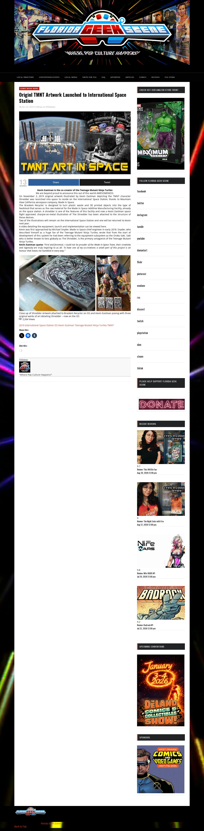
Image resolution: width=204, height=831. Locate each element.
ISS (56, 325)
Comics (142, 77)
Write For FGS (89, 77)
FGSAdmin (50, 106)
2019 (21, 325)
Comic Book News (29, 88)
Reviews (156, 77)
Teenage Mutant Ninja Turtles (91, 325)
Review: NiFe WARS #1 (146, 573)
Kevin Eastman (66, 325)
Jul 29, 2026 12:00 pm (146, 576)
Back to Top (20, 826)
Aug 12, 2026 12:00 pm (146, 524)
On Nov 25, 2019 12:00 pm (30, 106)
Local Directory (25, 77)
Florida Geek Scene (51, 823)
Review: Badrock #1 (145, 625)
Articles (129, 77)
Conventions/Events (49, 77)
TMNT (110, 325)
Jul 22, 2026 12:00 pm (146, 628)
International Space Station (39, 325)
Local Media (71, 77)
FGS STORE (170, 77)
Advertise (115, 77)
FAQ (103, 77)
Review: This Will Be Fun (147, 469)
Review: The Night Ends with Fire (150, 521)
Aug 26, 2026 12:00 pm (147, 472)
